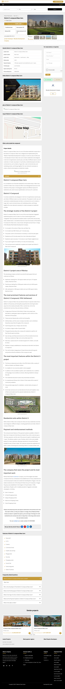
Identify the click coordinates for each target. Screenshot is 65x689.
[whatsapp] (63, 684)
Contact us (46, 660)
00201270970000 (58, 2)
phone (58, 80)
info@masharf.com (29, 658)
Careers (45, 658)
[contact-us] (63, 686)
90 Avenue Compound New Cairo (42, 628)
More (53, 94)
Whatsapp (27, 660)
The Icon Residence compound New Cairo (13, 628)
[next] (34, 635)
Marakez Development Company (53, 90)
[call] (63, 681)
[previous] (31, 635)
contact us (16, 521)
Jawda (51, 684)
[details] (30, 633)
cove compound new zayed (8, 644)
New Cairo (8, 20)
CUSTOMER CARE (47, 656)
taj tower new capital (7, 642)
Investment (16, 477)
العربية (61, 4)
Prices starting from (11, 633)
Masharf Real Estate (21, 684)
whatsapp (49, 80)
